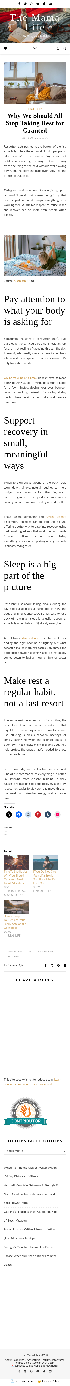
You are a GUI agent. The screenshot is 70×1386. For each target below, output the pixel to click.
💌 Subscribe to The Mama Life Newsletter (34, 1366)
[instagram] (31, 4)
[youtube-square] (50, 4)
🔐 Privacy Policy (48, 1381)
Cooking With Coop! (43, 1363)
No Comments (39, 138)
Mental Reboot (14, 951)
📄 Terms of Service (23, 1381)
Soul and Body (45, 951)
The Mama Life (35, 22)
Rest (30, 951)
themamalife (15, 965)
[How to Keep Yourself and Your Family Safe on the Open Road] (16, 907)
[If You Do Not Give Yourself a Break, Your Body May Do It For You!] (45, 862)
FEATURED (35, 109)
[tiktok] (44, 4)
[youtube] (38, 4)
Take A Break (13, 956)
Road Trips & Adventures (26, 1360)
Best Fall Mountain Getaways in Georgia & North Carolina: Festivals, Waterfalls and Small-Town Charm (31, 1194)
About (8, 1360)
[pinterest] (25, 4)
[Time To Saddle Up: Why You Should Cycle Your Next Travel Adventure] (16, 862)
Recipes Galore (23, 1363)
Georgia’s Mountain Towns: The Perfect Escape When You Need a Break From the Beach (30, 1256)
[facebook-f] (19, 4)
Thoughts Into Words (52, 1360)
